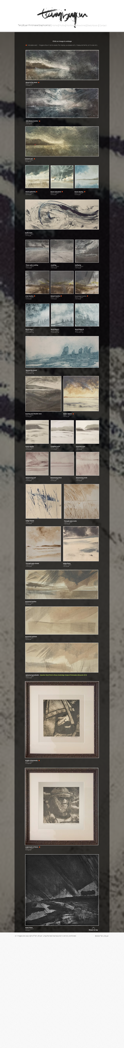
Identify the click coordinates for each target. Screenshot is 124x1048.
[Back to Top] (93, 927)
